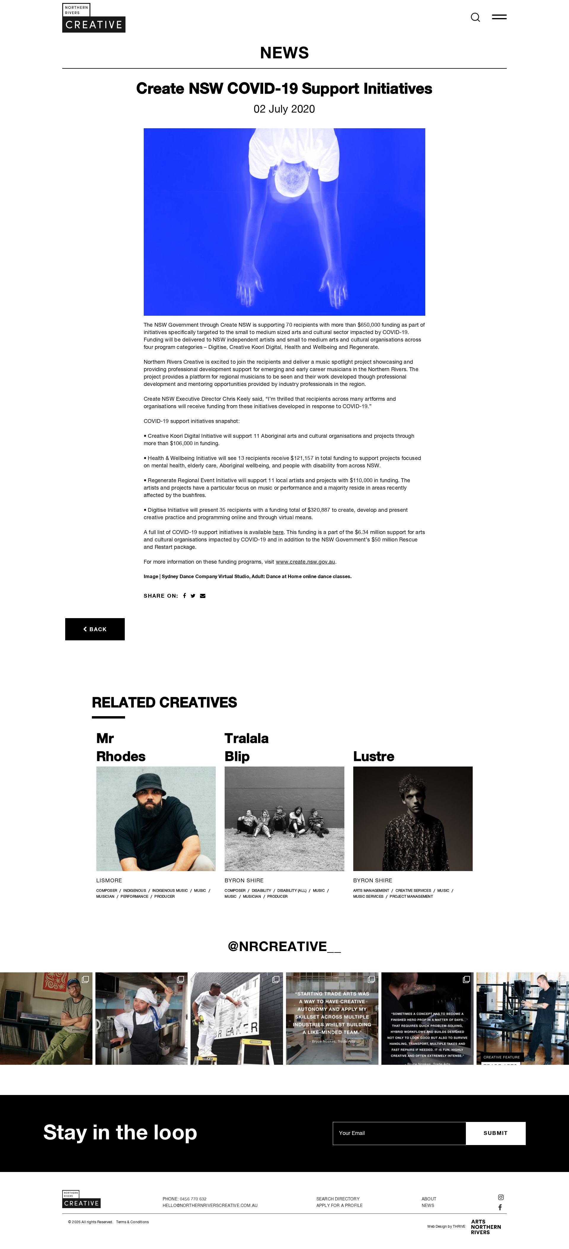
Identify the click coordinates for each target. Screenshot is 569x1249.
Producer (164, 897)
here (278, 532)
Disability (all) (291, 891)
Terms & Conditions (132, 1222)
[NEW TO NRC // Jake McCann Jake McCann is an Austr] (46, 1018)
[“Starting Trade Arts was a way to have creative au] (332, 1018)
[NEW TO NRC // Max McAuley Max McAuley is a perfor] (141, 1018)
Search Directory (338, 1199)
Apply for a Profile (340, 1206)
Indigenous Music (170, 891)
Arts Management (371, 891)
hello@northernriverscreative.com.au (210, 1206)
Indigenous (134, 891)
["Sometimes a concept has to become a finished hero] (427, 1018)
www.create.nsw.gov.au (305, 562)
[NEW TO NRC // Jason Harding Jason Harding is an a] (237, 1018)
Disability (261, 891)
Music (200, 891)
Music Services (368, 897)
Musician (105, 897)
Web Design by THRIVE (446, 1227)
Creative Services (413, 891)
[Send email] (202, 596)
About (429, 1199)
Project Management (411, 897)
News (428, 1206)
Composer (106, 891)
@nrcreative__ (284, 947)
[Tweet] (193, 596)
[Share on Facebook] (184, 596)
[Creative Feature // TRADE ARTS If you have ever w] (523, 1018)
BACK (97, 629)
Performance (134, 897)
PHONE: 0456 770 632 (185, 1199)
